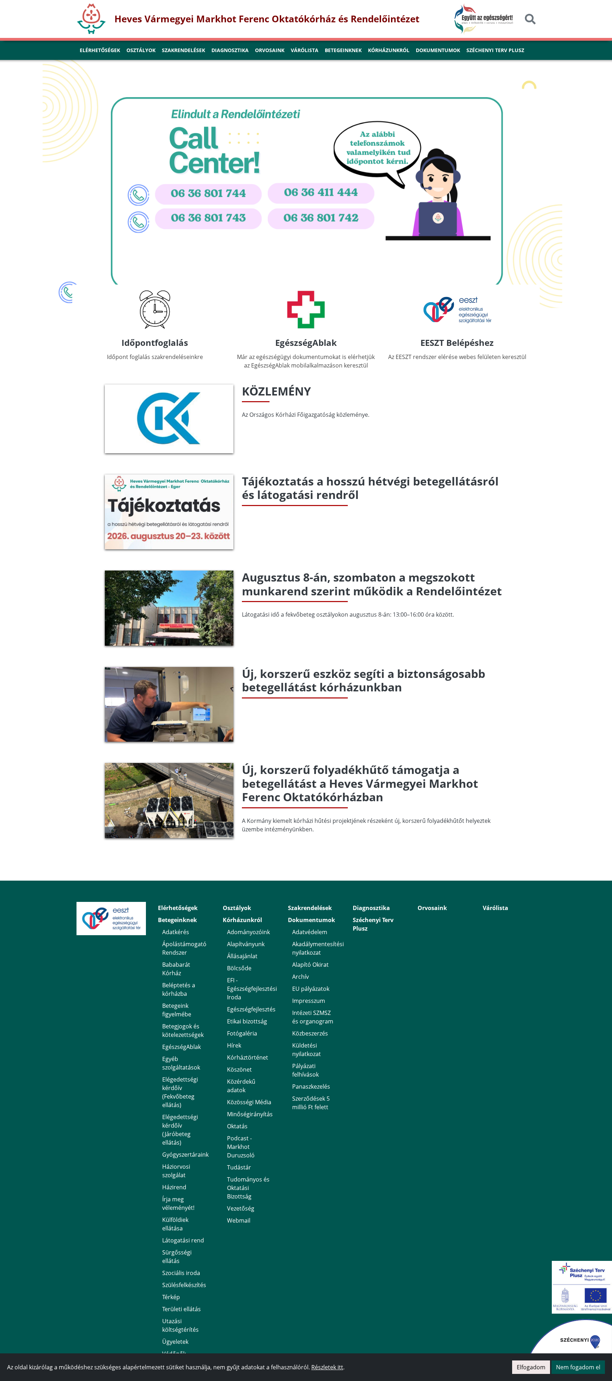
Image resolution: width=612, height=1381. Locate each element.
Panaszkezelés (311, 1086)
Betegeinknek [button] (343, 50)
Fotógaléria (242, 1033)
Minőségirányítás (250, 1114)
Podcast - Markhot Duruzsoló (241, 1146)
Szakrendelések (310, 908)
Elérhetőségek (178, 908)
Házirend (174, 1187)
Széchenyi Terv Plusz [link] (495, 50)
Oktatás (237, 1126)
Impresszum (308, 1001)
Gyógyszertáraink (185, 1154)
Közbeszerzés (310, 1033)
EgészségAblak (181, 1047)
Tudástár (239, 1167)
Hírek (234, 1045)
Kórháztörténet (247, 1057)
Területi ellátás (181, 1309)
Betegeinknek (177, 920)
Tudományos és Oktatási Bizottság (248, 1187)
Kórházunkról (242, 920)
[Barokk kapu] (306, 75)
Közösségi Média (249, 1102)
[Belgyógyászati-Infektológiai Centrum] (267, 75)
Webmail (238, 1220)
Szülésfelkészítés (184, 1285)
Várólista (495, 908)
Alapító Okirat (310, 965)
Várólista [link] (304, 50)
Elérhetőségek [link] (100, 50)
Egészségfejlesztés (251, 1009)
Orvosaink (432, 908)
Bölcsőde (239, 968)
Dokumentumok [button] (438, 50)
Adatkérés (175, 932)
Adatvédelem (309, 932)
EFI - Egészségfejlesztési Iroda (252, 988)
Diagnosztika (371, 908)
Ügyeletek (175, 1342)
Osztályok (237, 908)
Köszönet (239, 1069)
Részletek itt (327, 1367)
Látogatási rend (183, 1240)
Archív (300, 977)
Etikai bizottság (247, 1021)
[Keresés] (530, 19)
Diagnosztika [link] (230, 50)
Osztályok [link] (140, 50)
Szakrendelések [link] (183, 50)
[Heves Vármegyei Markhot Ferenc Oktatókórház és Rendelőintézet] (331, 75)
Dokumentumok (311, 920)
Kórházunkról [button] (388, 50)
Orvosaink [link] (269, 50)
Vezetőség (240, 1208)
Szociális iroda (181, 1273)
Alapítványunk (246, 944)
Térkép (171, 1297)
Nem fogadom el (578, 1367)
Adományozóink (248, 932)
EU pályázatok (310, 989)
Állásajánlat (242, 956)
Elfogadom (531, 1367)
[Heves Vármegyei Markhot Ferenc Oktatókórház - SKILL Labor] (344, 75)
